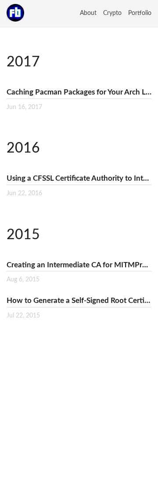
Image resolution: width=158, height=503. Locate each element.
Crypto (112, 13)
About (88, 13)
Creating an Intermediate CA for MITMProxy (79, 265)
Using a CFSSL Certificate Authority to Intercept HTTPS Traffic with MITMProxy (79, 178)
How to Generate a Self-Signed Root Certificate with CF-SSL (79, 300)
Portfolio (139, 13)
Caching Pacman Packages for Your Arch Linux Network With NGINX (79, 92)
